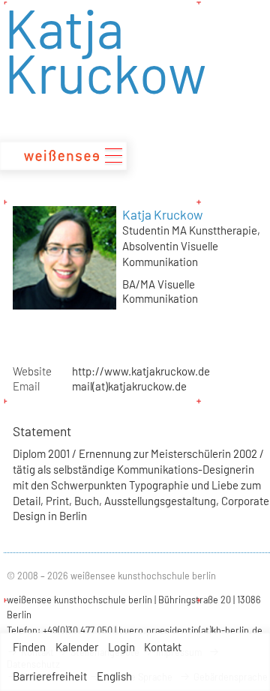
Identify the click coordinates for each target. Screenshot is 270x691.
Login (121, 647)
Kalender (77, 647)
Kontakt (163, 647)
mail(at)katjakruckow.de (129, 386)
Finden (29, 647)
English (114, 676)
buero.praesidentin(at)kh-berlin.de (190, 630)
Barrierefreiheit (50, 676)
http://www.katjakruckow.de (141, 371)
